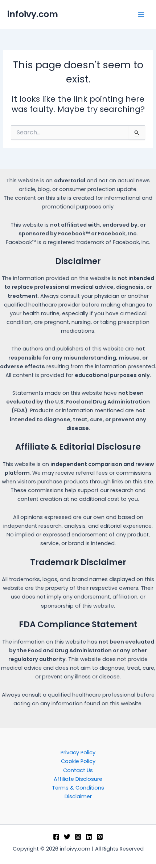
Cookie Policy (78, 761)
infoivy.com (32, 14)
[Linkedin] (89, 836)
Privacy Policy (78, 752)
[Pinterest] (100, 836)
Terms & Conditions (78, 787)
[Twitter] (67, 836)
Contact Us (78, 770)
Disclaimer (78, 796)
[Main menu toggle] (141, 14)
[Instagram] (78, 836)
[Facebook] (56, 836)
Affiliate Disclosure (78, 779)
